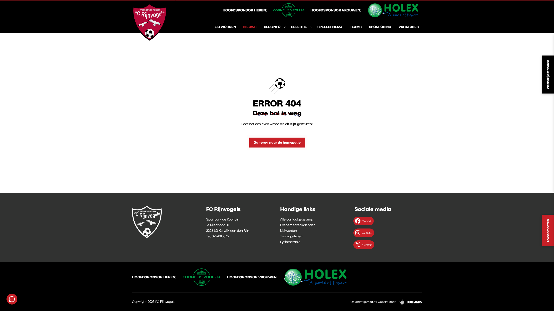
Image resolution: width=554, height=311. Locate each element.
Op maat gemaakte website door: (373, 301)
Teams (356, 27)
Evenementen (548, 230)
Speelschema (330, 27)
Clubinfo (272, 27)
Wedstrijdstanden (548, 74)
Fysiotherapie (290, 242)
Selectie (299, 27)
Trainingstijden (291, 236)
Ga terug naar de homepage (277, 142)
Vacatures (409, 27)
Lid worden (225, 27)
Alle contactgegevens (296, 219)
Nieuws (249, 27)
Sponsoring (380, 27)
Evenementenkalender (297, 225)
